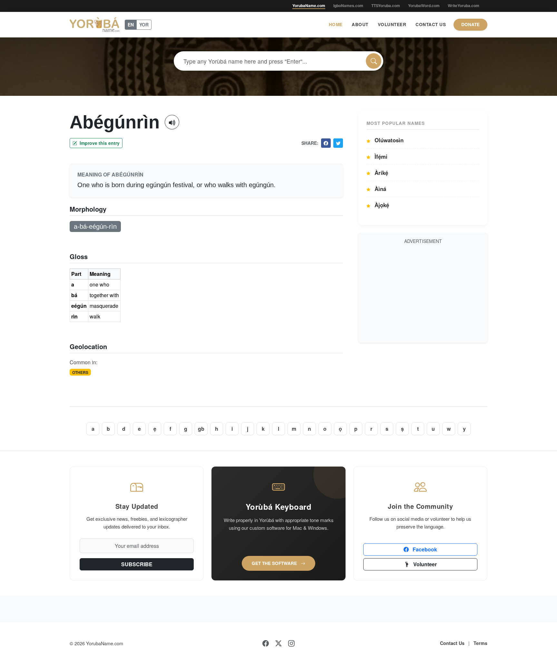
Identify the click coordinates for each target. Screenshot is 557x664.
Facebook (424, 549)
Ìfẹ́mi (380, 156)
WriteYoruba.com (463, 5)
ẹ (154, 428)
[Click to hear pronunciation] (172, 122)
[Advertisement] (423, 292)
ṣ (402, 428)
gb (201, 428)
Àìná (379, 189)
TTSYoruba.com (385, 5)
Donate (470, 24)
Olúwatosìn (388, 140)
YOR (144, 24)
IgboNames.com (348, 5)
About (360, 24)
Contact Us (430, 24)
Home (336, 24)
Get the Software (275, 563)
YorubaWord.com (424, 5)
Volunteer (392, 24)
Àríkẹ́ (380, 172)
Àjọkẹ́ (381, 205)
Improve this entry (99, 143)
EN (131, 24)
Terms (480, 643)
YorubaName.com (308, 5)
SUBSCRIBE (136, 564)
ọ (340, 428)
